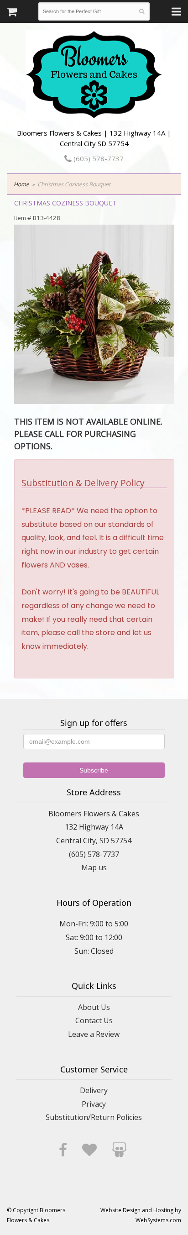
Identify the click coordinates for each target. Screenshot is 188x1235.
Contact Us (94, 1020)
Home (21, 184)
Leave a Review (94, 1034)
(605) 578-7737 (98, 158)
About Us (94, 1007)
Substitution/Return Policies (94, 1117)
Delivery (94, 1090)
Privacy (94, 1104)
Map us (94, 867)
